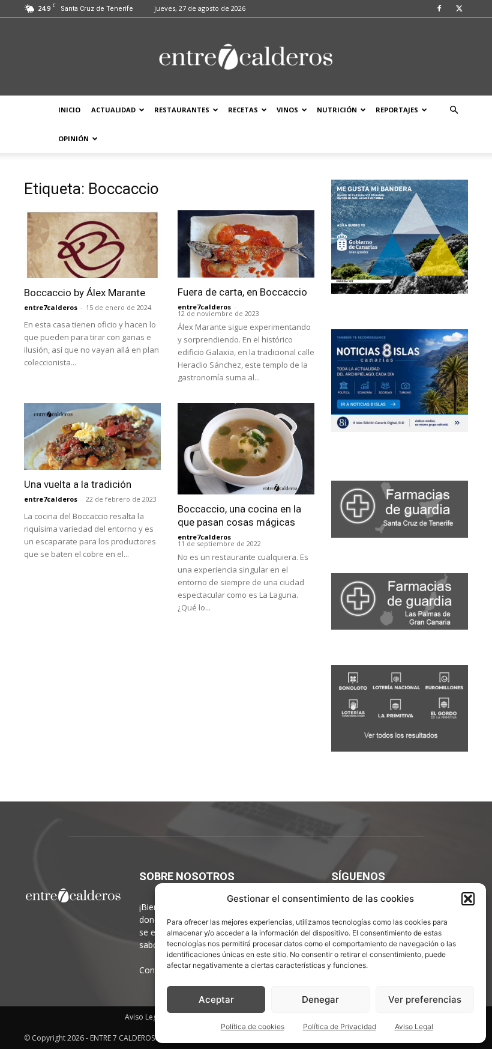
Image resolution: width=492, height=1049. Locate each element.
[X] (459, 8)
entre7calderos (50, 307)
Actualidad (113, 109)
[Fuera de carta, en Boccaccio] (246, 244)
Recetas (243, 109)
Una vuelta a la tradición (77, 484)
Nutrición (337, 109)
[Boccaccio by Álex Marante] (92, 244)
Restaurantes (181, 109)
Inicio (69, 109)
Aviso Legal (414, 1026)
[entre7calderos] (246, 57)
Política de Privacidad (339, 1026)
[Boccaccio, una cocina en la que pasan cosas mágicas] (246, 448)
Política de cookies (252, 1026)
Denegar (320, 999)
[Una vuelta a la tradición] (92, 436)
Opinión (73, 138)
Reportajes (397, 109)
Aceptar (216, 999)
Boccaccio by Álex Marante (84, 293)
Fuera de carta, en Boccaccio (242, 292)
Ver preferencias (424, 999)
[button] (468, 899)
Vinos (287, 109)
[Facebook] (439, 8)
